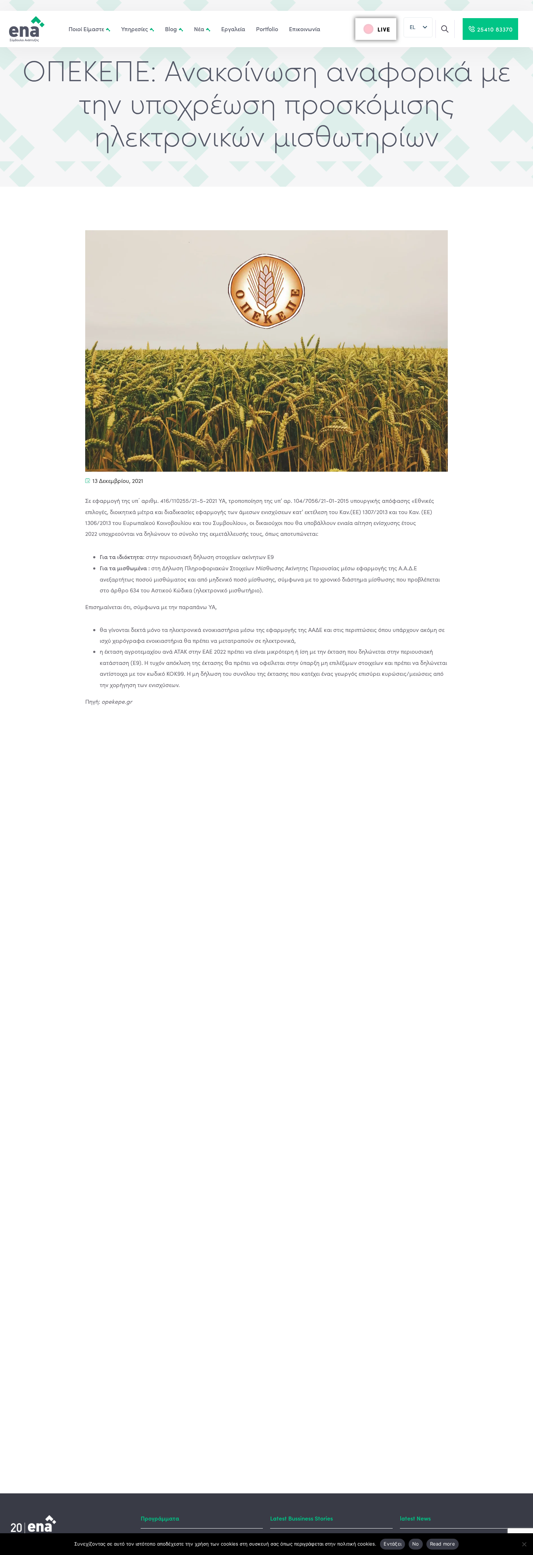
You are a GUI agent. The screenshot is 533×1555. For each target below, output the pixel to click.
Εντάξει (392, 1544)
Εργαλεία (233, 28)
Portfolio (267, 28)
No (415, 1544)
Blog (171, 28)
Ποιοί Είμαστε (86, 28)
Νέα (199, 28)
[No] (524, 1544)
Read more (442, 1544)
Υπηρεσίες (134, 28)
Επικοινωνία (304, 28)
